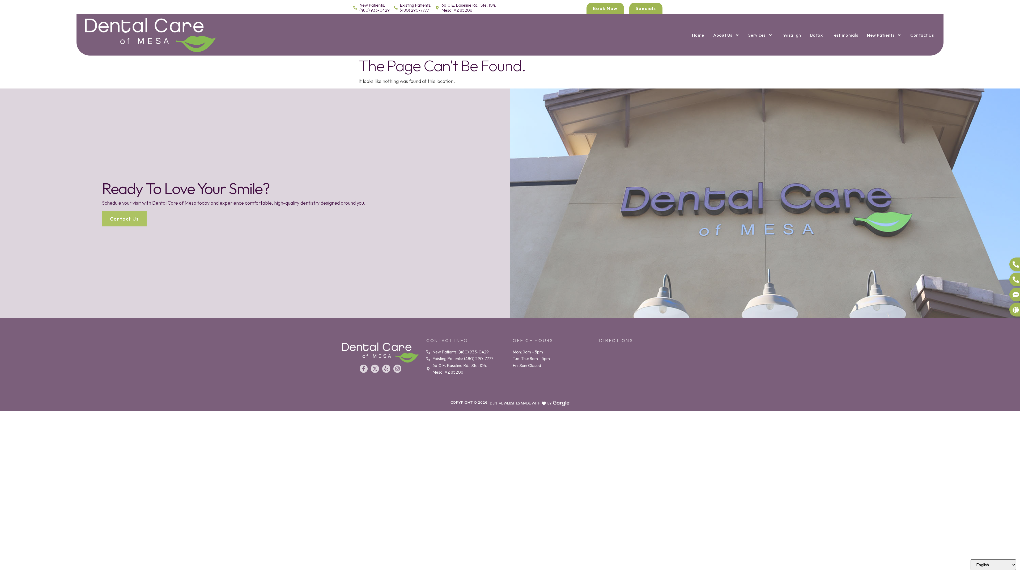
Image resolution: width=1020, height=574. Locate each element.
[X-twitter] (375, 369)
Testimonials (845, 35)
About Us (722, 35)
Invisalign (791, 35)
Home (698, 35)
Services (757, 35)
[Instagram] (397, 369)
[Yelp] (386, 369)
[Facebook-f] (364, 369)
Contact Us (922, 35)
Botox (816, 35)
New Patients (880, 35)
